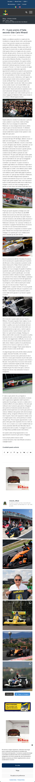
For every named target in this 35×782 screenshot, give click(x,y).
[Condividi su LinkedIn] (17, 452)
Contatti (24, 4)
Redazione (21, 35)
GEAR (25, 1)
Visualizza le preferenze (17, 775)
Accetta (17, 765)
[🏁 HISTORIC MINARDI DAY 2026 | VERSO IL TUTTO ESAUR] (17, 615)
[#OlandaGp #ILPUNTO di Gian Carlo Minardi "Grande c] (17, 554)
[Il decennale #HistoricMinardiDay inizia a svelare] (17, 524)
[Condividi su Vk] (24, 452)
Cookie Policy (13, 779)
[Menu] (29, 12)
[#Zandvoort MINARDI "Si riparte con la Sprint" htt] (17, 585)
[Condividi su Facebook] (4, 452)
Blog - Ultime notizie (9, 18)
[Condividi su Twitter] (7, 452)
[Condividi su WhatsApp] (11, 452)
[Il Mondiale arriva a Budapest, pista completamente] (17, 676)
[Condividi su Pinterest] (14, 452)
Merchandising (11, 4)
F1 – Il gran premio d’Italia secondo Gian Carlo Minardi (15, 31)
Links (18, 4)
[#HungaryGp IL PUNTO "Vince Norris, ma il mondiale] (17, 646)
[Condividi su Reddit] (27, 452)
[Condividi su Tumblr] (20, 452)
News (14, 35)
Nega (17, 770)
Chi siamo (10, 1)
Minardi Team (18, 1)
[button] (32, 745)
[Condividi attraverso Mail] (30, 452)
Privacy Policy (21, 779)
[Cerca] (25, 12)
